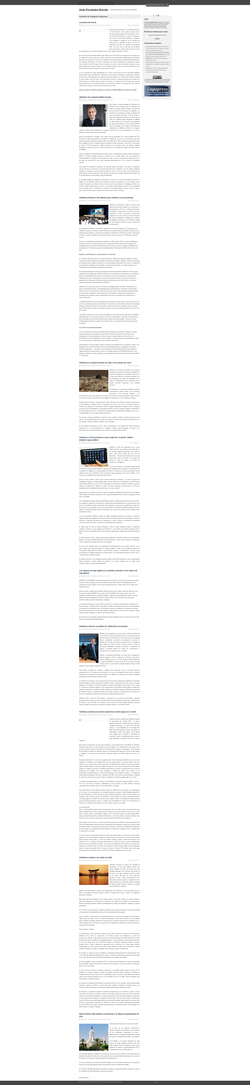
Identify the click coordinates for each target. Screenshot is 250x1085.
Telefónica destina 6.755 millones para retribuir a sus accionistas (106, 198)
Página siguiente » (84, 1077)
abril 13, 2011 (106, 629)
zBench (111, 1082)
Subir (155, 1082)
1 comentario (135, 443)
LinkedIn (161, 16)
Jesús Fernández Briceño (93, 10)
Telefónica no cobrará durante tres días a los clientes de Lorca (105, 363)
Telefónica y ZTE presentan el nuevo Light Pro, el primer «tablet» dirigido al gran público (157, 48)
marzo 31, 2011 (107, 714)
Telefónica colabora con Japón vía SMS (95, 857)
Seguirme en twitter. (156, 16)
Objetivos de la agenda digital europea (95, 97)
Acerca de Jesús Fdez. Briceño (103, 3)
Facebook (158, 16)
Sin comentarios (134, 25)
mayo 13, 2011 (107, 365)
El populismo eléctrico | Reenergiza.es (156, 68)
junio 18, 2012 (107, 25)
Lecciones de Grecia (87, 22)
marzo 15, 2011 (107, 860)
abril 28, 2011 (106, 443)
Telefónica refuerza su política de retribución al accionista (103, 626)
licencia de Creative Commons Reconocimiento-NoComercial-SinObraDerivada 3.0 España (157, 81)
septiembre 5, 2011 (108, 100)
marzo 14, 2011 (107, 1019)
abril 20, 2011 (106, 576)
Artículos (88, 3)
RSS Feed (154, 16)
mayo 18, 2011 (107, 200)
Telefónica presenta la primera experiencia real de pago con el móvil (107, 712)
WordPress (118, 1082)
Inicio (80, 3)
